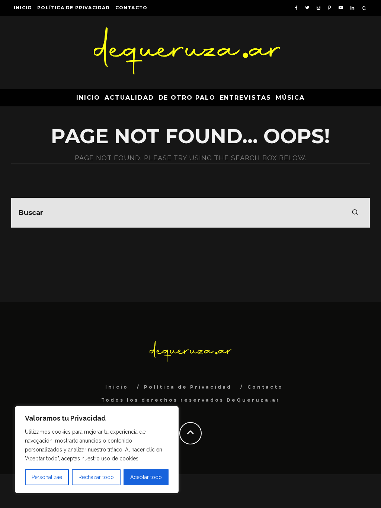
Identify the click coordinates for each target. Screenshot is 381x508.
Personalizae (47, 477)
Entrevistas (245, 97)
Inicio (23, 7)
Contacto (131, 7)
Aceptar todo (146, 477)
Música (290, 97)
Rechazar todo (96, 477)
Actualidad (129, 97)
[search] (355, 213)
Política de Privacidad (73, 7)
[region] (97, 449)
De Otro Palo (187, 97)
